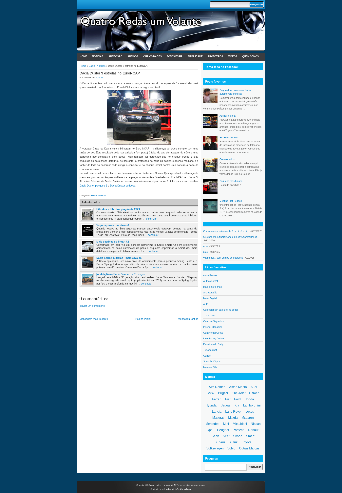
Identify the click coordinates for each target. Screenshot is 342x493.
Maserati (218, 417)
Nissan (255, 423)
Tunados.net (210, 350)
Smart (250, 436)
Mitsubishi (240, 423)
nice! (205, 252)
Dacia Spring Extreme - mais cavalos (119, 257)
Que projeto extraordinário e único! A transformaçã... (231, 237)
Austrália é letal (227, 115)
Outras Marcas (249, 448)
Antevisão (115, 56)
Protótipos (215, 56)
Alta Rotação (210, 292)
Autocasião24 (210, 281)
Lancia (216, 411)
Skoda (238, 436)
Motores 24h (210, 367)
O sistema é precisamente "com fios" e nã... (226, 231)
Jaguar (225, 405)
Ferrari (216, 399)
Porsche (238, 430)
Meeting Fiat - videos (230, 201)
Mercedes (212, 423)
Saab (215, 436)
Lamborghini (251, 405)
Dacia (92, 66)
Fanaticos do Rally (213, 344)
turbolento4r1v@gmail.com (178, 489)
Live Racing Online (213, 338)
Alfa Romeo (217, 387)
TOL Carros (209, 315)
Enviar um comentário (92, 305)
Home (83, 56)
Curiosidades (152, 56)
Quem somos (250, 56)
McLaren (247, 417)
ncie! (205, 246)
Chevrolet (238, 393)
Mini (226, 423)
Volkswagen (215, 448)
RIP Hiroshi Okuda (229, 137)
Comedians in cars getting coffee (220, 309)
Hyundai (211, 405)
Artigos (132, 56)
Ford (237, 399)
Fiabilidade (195, 56)
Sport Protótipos (211, 361)
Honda (249, 399)
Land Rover (233, 411)
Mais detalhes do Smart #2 (112, 241)
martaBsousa (210, 275)
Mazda (233, 417)
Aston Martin (238, 387)
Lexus (250, 411)
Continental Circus (213, 332)
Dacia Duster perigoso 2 (93, 185)
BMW (210, 393)
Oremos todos (227, 159)
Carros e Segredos (213, 321)
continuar (151, 218)
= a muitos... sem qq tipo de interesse (223, 257)
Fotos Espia (174, 56)
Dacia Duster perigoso (122, 185)
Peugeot (223, 430)
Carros (207, 355)
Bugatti (223, 393)
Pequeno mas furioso (230, 181)
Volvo (231, 448)
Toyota (246, 442)
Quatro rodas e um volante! (161, 485)
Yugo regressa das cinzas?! (113, 225)
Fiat (227, 399)
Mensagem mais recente (94, 318)
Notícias (97, 56)
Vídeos (232, 56)
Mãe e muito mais (212, 287)
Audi (254, 387)
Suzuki (233, 442)
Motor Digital (210, 298)
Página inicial (143, 318)
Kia (237, 405)
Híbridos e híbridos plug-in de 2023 (118, 209)
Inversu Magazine (212, 327)
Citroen (254, 393)
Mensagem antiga (188, 318)
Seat (226, 436)
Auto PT (207, 304)
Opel (210, 430)
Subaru (219, 442)
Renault (254, 430)
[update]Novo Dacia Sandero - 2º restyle (120, 274)
